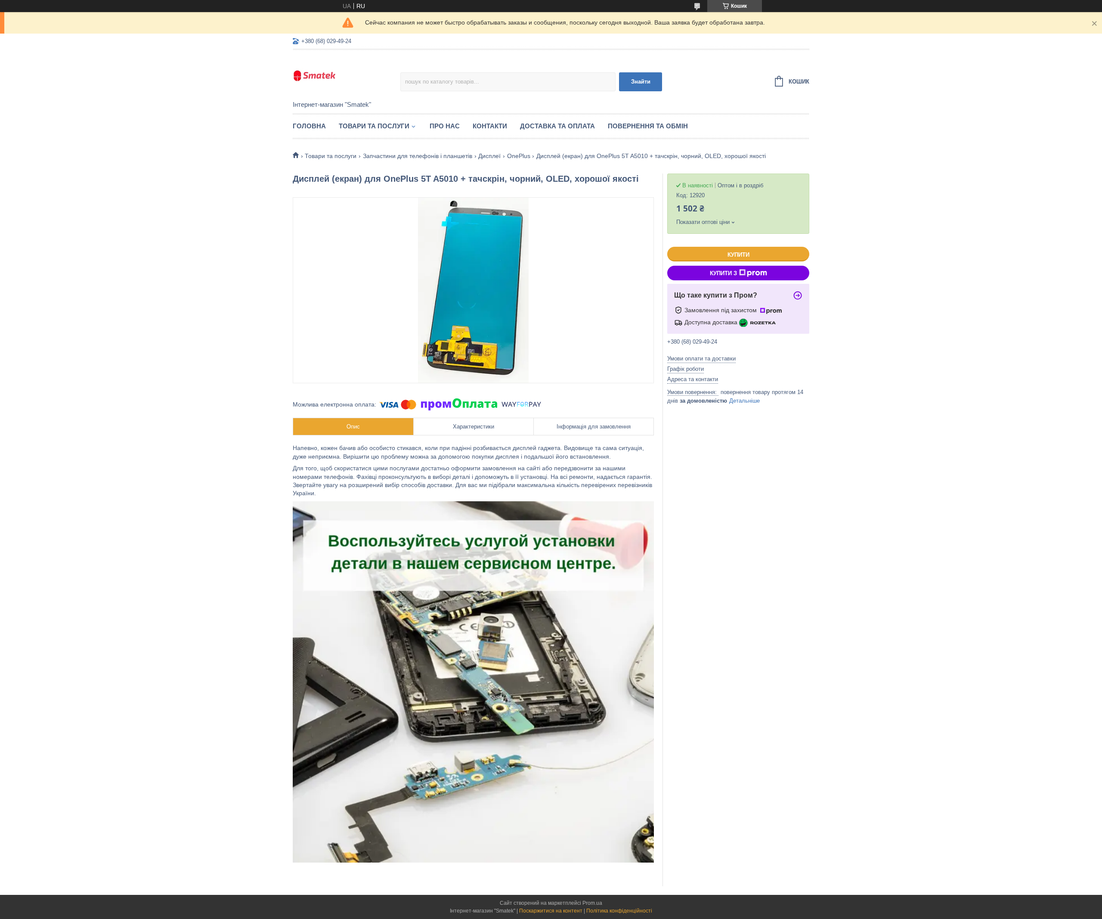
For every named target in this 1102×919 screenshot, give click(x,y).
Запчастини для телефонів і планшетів (417, 155)
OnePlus (518, 155)
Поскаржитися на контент (550, 911)
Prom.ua (592, 903)
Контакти (490, 126)
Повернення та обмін (648, 126)
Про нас (445, 126)
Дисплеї (489, 155)
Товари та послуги (374, 126)
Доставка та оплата (557, 126)
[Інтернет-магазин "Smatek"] (346, 75)
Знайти (640, 81)
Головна (309, 126)
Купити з (723, 273)
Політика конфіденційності (619, 911)
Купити (738, 254)
